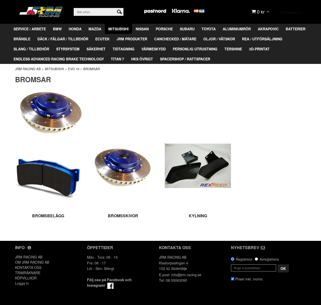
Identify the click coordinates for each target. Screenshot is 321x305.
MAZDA (95, 28)
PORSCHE (164, 28)
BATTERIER (295, 28)
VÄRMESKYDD (153, 48)
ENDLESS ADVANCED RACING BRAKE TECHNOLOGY (59, 58)
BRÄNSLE (22, 38)
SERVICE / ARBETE (30, 28)
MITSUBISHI (118, 28)
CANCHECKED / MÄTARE (175, 38)
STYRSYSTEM (67, 48)
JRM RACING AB (28, 68)
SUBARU (187, 28)
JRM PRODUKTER (132, 38)
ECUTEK (102, 38)
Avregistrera (269, 259)
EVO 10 (73, 68)
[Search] (119, 11)
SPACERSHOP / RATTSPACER (185, 58)
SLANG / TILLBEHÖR (31, 48)
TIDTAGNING (123, 48)
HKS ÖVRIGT (142, 58)
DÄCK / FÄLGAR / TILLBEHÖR (62, 38)
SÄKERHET (96, 48)
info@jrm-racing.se (186, 274)
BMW (57, 28)
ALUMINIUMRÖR (237, 28)
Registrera (244, 259)
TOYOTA (209, 28)
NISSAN (142, 28)
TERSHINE (233, 48)
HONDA (75, 28)
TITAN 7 (117, 58)
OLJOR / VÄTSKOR (219, 38)
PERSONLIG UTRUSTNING (195, 48)
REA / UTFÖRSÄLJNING (262, 38)
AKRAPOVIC (268, 28)
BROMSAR (91, 68)
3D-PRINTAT (259, 48)
